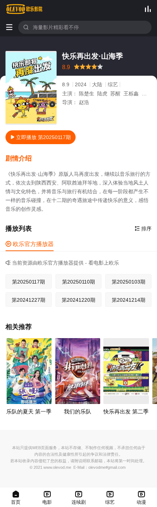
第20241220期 (78, 300)
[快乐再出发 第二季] (126, 371)
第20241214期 (128, 300)
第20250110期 (78, 282)
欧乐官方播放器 (29, 244)
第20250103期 (128, 282)
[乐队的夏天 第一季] (29, 371)
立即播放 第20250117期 (40, 137)
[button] (22, 158)
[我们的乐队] (77, 371)
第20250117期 (28, 282)
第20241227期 (28, 300)
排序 (143, 228)
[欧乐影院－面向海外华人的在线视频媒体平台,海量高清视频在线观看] (24, 9)
